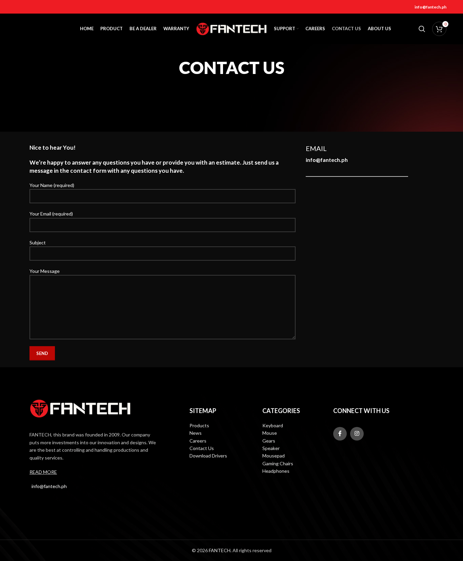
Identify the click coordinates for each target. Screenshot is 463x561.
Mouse (269, 433)
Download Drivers (208, 456)
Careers (197, 441)
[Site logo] (231, 28)
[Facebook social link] (340, 434)
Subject (37, 242)
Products (199, 425)
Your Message (44, 271)
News (195, 433)
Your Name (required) (51, 185)
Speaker (271, 448)
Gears (268, 441)
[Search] (422, 29)
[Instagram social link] (357, 434)
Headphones (275, 471)
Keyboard (272, 425)
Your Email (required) (51, 214)
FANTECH (219, 550)
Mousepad (273, 456)
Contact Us (201, 448)
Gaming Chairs (277, 463)
